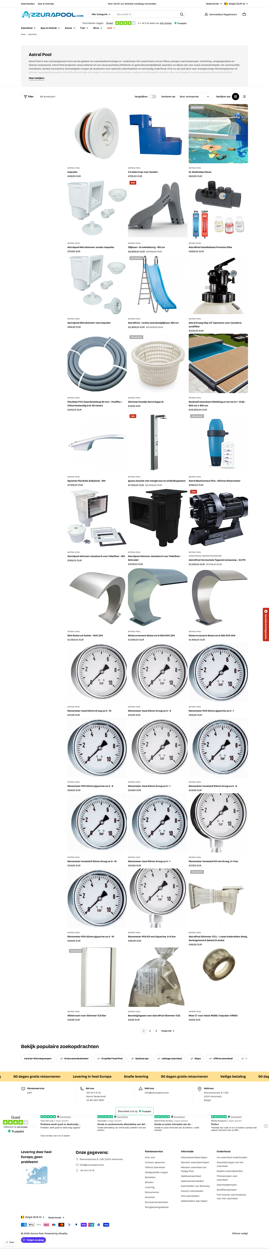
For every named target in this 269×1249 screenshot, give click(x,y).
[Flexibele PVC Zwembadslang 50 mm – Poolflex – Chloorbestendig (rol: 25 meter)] (97, 363)
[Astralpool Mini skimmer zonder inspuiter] (97, 209)
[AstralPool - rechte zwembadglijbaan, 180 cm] (157, 284)
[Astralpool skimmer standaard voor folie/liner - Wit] (97, 518)
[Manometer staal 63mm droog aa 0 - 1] (157, 747)
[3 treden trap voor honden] (157, 133)
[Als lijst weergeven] (244, 96)
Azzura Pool (37, 1233)
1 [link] (143, 1030)
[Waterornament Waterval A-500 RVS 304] (157, 597)
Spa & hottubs (46, 3)
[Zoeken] (182, 14)
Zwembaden (28, 3)
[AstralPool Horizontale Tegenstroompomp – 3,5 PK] (218, 518)
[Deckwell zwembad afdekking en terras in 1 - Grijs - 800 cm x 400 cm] (218, 363)
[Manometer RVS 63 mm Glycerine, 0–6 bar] (157, 898)
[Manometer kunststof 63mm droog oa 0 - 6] (218, 747)
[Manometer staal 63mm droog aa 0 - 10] (97, 672)
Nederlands (212, 4)
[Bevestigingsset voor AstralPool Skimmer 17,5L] (157, 977)
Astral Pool (73, 168)
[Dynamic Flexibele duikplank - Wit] (97, 442)
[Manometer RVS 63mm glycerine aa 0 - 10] (97, 898)
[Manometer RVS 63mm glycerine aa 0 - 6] (97, 747)
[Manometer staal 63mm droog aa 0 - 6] (157, 672)
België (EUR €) (237, 3)
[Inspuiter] (97, 133)
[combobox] (137, 14)
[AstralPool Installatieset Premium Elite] (218, 209)
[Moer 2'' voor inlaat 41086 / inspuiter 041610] (218, 977)
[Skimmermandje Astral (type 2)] (157, 363)
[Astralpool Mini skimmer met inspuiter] (97, 284)
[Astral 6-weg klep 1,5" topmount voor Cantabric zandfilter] (218, 284)
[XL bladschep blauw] (218, 133)
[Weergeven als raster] (235, 96)
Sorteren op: (168, 96)
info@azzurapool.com (92, 1164)
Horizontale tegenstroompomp (205, 556)
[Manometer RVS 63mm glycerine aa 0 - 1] (218, 672)
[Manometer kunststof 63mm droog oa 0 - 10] (97, 822)
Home (23, 34)
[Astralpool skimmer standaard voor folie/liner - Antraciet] (157, 518)
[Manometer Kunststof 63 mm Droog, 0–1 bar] (218, 822)
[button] (266, 624)
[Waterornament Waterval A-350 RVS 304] (218, 597)
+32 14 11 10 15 (87, 1170)
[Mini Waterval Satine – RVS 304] (97, 597)
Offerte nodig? (240, 1233)
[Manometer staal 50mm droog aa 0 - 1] (157, 822)
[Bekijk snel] (122, 111)
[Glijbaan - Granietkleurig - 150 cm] (157, 209)
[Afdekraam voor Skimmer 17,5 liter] (97, 977)
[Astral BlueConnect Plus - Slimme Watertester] (218, 442)
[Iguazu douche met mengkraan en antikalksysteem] (157, 442)
